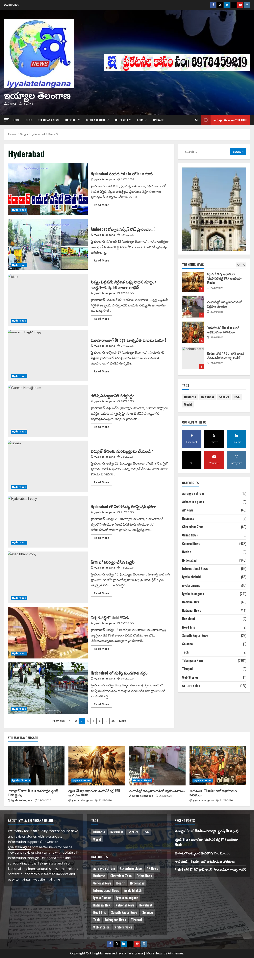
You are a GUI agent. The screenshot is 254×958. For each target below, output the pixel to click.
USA (237, 397)
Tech (185, 652)
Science (187, 643)
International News (195, 568)
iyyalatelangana (19, 847)
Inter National (96, 120)
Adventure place (193, 501)
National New (190, 602)
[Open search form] (196, 120)
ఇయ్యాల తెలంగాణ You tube (230, 120)
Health (186, 552)
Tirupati (187, 668)
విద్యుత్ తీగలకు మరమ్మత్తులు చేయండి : (48, 466)
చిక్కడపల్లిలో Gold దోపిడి (48, 632)
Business (190, 397)
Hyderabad (19, 209)
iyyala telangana (104, 179)
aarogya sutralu (193, 493)
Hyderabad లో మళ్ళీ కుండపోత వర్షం (48, 688)
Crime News (190, 535)
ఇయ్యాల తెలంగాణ (37, 94)
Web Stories (190, 677)
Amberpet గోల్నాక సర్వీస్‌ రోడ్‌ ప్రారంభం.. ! (48, 244)
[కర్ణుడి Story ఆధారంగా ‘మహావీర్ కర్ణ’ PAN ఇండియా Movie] (96, 765)
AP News (187, 510)
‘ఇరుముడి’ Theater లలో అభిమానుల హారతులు (193, 283)
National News (191, 610)
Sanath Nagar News (195, 635)
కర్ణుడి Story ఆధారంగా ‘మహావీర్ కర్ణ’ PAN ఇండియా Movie (193, 360)
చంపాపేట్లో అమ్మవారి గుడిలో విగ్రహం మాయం (157, 790)
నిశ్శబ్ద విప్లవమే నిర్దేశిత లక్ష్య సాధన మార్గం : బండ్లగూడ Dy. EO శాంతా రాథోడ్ (48, 300)
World (188, 404)
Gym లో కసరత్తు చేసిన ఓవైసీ (48, 577)
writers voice (191, 685)
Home (16, 120)
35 (113, 721)
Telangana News (48, 120)
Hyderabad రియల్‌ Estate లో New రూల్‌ (48, 189)
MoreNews (154, 953)
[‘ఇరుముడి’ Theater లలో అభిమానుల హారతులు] (218, 765)
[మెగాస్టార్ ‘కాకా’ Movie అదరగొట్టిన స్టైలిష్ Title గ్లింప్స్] (36, 765)
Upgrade (158, 120)
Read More (103, 205)
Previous (58, 721)
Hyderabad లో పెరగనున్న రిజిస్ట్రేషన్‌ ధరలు (48, 522)
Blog (29, 120)
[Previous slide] (238, 264)
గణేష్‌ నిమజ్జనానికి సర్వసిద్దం (48, 411)
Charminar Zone (192, 526)
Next (122, 721)
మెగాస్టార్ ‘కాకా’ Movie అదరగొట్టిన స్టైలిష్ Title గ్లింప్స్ (193, 335)
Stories (224, 397)
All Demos (121, 120)
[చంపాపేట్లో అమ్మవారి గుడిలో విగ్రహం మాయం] (157, 765)
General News (191, 543)
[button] (6, 119)
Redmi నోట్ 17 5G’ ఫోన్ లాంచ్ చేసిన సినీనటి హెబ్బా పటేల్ (193, 309)
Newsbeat (207, 397)
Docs (140, 120)
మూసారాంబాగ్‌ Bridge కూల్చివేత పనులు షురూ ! (48, 355)
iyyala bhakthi (191, 576)
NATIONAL (71, 120)
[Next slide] (243, 264)
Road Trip (188, 627)
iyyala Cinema (191, 585)
